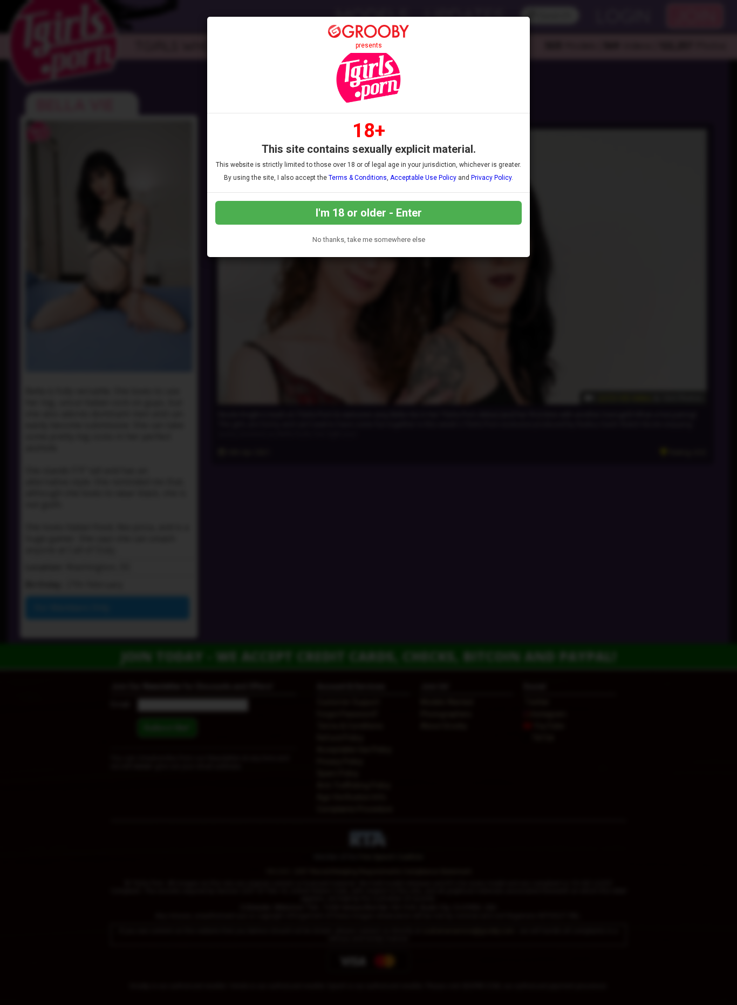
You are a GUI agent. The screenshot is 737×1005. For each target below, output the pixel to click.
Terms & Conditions (358, 177)
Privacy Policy (491, 177)
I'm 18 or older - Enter (369, 212)
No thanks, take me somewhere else (368, 239)
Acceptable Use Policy (423, 177)
